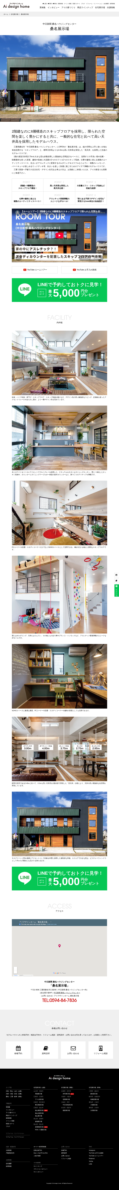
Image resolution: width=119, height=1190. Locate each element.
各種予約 (64, 1150)
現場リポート (76, 3)
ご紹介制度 (37, 1156)
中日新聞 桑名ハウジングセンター (67, 993)
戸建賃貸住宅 (10, 1153)
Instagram (92, 1150)
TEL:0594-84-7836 (59, 1000)
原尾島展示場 (39, 1127)
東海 (55, 3)
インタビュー (10, 1110)
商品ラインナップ (11, 1115)
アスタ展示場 (39, 1099)
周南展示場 (38, 1094)
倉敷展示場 (38, 1121)
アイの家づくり (11, 1112)
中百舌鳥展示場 (68, 1105)
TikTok (91, 1161)
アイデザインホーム (59, 1078)
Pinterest (91, 1158)
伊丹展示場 (66, 1094)
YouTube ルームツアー (37, 270)
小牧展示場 (93, 1105)
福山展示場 (38, 1116)
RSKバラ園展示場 (40, 1130)
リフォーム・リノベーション (94, 3)
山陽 (45, 3)
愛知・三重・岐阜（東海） (14, 1096)
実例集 (8, 1107)
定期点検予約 (38, 1150)
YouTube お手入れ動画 (86, 270)
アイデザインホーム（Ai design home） (16, 6)
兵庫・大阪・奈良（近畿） (14, 1094)
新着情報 (60, 3)
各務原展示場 (94, 1099)
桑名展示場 (93, 1094)
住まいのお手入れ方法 (41, 1153)
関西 (50, 3)
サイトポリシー (38, 1172)
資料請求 (64, 1153)
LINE (90, 1164)
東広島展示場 (39, 1105)
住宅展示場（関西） (67, 1087)
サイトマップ (38, 1166)
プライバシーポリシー (41, 1169)
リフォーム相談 (66, 1158)
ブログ (83, 3)
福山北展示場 (39, 1113)
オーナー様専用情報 (40, 1147)
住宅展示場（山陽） (40, 1087)
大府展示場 (93, 1110)
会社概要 (106, 3)
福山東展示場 (39, 1110)
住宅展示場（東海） (95, 1087)
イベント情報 (67, 3)
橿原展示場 (66, 1110)
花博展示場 (66, 1099)
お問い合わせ (65, 1156)
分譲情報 (9, 1150)
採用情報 (112, 3)
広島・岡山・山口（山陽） (14, 1091)
